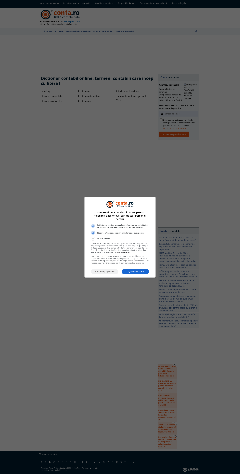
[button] (120, 239)
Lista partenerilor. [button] (124, 252)
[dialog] (120, 237)
